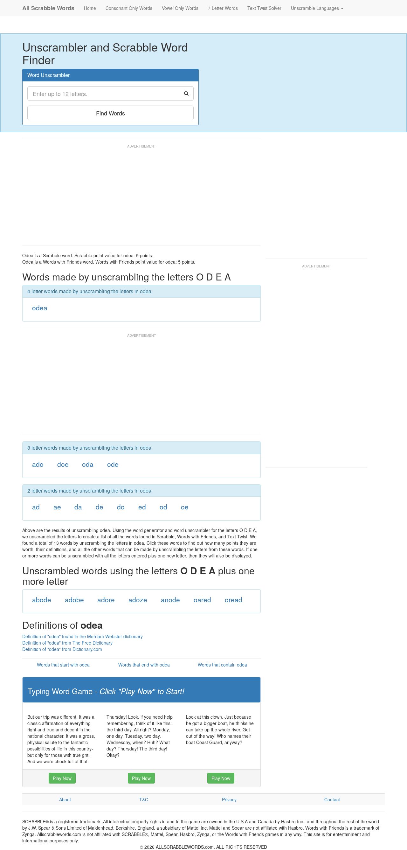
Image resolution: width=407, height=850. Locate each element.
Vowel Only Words (180, 8)
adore (106, 599)
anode (170, 599)
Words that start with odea (63, 664)
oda (87, 464)
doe (63, 464)
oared (202, 599)
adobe (74, 599)
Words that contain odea (222, 664)
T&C (143, 799)
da (78, 506)
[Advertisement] (138, 197)
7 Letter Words (223, 8)
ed (142, 506)
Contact (332, 799)
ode (113, 464)
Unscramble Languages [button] (315, 8)
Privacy (229, 799)
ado (38, 464)
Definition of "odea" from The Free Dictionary (67, 642)
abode (41, 599)
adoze (137, 599)
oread (233, 599)
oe (185, 506)
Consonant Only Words (129, 8)
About (65, 799)
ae (57, 506)
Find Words (110, 113)
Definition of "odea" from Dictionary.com (62, 649)
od (163, 506)
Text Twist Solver (264, 8)
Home (90, 8)
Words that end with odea (144, 664)
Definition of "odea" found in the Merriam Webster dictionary (82, 636)
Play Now (62, 778)
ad (36, 506)
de (99, 506)
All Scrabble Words (48, 8)
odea (39, 307)
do (121, 506)
